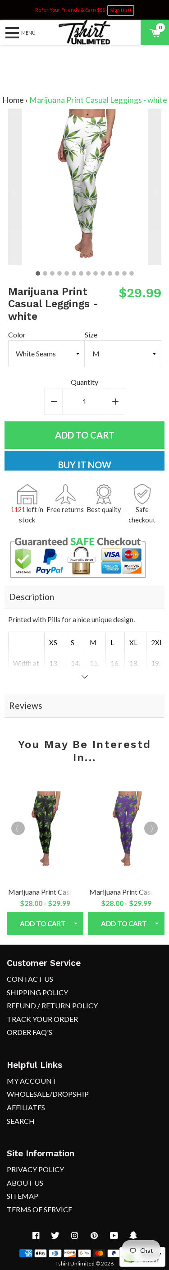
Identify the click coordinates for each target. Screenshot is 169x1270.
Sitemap (22, 1195)
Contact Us (30, 978)
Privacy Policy (35, 1169)
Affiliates (26, 1107)
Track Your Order (42, 1019)
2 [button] (45, 273)
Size (91, 334)
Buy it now (84, 464)
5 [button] (66, 273)
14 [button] (131, 273)
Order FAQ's (29, 1032)
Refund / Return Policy (52, 1005)
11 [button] (110, 273)
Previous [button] (15, 187)
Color (17, 334)
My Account (32, 1080)
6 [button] (74, 273)
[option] (84, 187)
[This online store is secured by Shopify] (142, 1264)
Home (13, 100)
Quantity (84, 382)
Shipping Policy (37, 992)
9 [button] (95, 273)
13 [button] (124, 273)
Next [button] (154, 187)
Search (21, 1121)
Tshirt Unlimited (75, 1263)
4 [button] (59, 273)
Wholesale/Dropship (48, 1094)
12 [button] (117, 273)
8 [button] (88, 273)
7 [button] (81, 273)
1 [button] (38, 273)
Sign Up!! (120, 10)
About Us (25, 1182)
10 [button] (102, 273)
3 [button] (52, 273)
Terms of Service (39, 1209)
